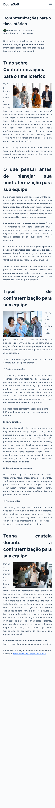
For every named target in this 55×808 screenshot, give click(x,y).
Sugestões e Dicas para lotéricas (18, 33)
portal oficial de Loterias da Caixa (29, 653)
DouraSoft (11, 4)
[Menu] (50, 4)
